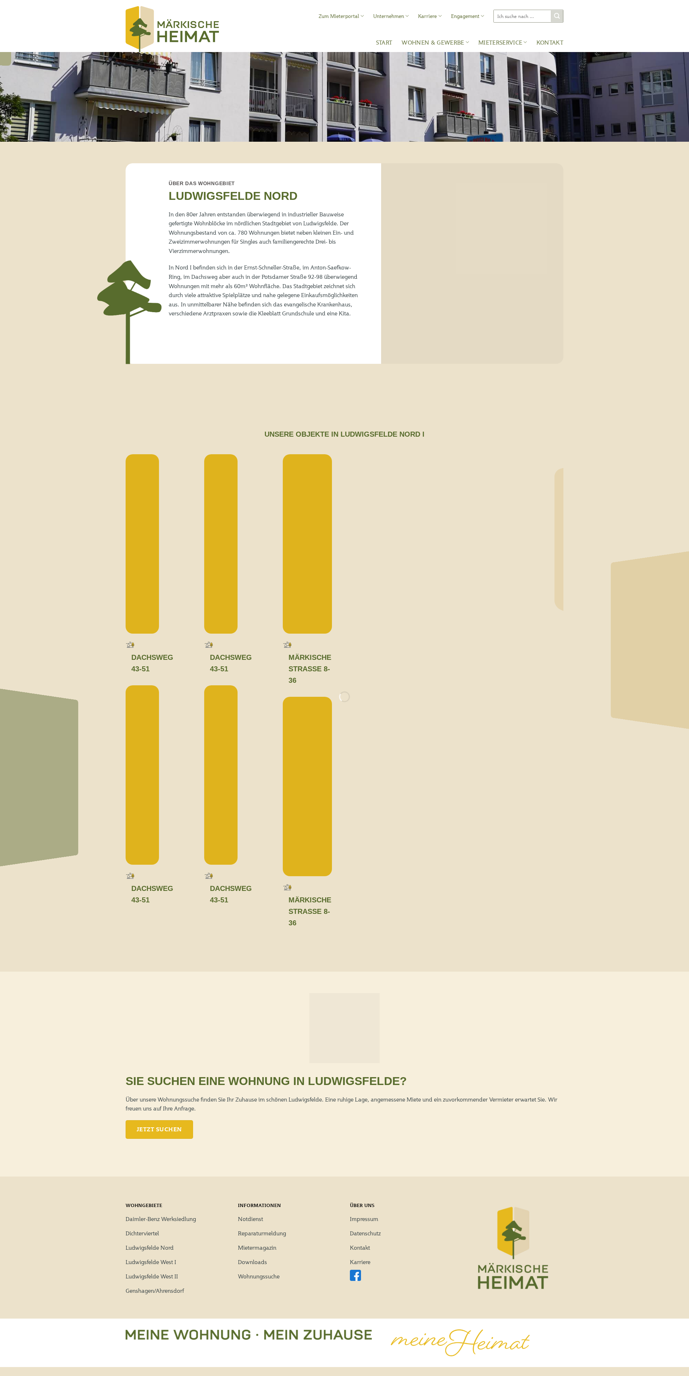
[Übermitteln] (557, 16)
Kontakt (549, 42)
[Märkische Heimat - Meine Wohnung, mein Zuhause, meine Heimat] (172, 29)
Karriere (427, 16)
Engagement (465, 16)
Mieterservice (500, 42)
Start (384, 42)
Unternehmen (388, 16)
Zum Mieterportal (339, 16)
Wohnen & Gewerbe (433, 42)
